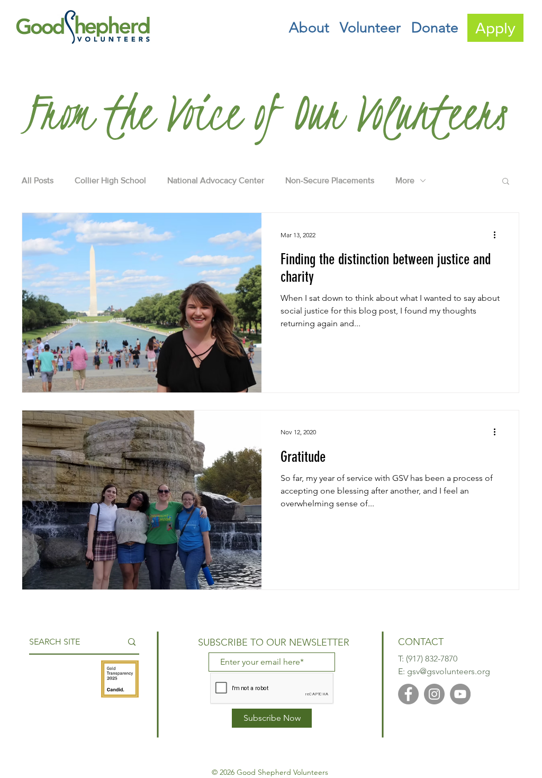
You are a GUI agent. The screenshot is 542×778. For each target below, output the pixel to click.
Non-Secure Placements (329, 180)
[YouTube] (460, 694)
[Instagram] (434, 694)
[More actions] (498, 234)
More (404, 180)
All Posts (37, 180)
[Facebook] (408, 694)
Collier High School (110, 180)
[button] (309, 28)
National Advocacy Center (215, 180)
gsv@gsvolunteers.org (448, 671)
